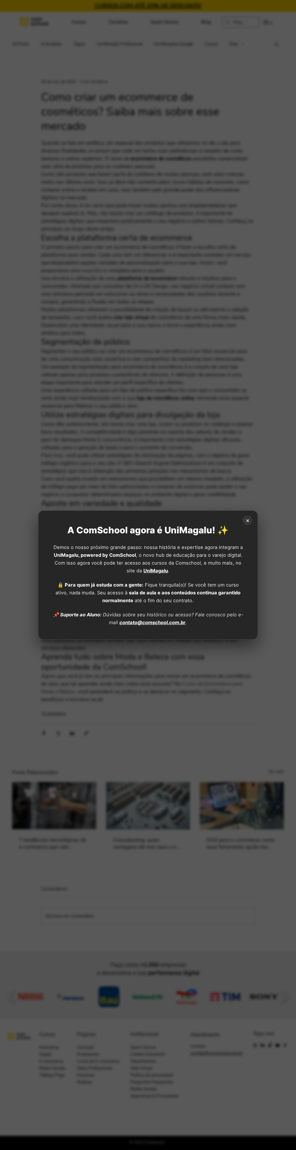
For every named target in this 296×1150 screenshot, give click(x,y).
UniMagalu (155, 571)
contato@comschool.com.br (152, 622)
